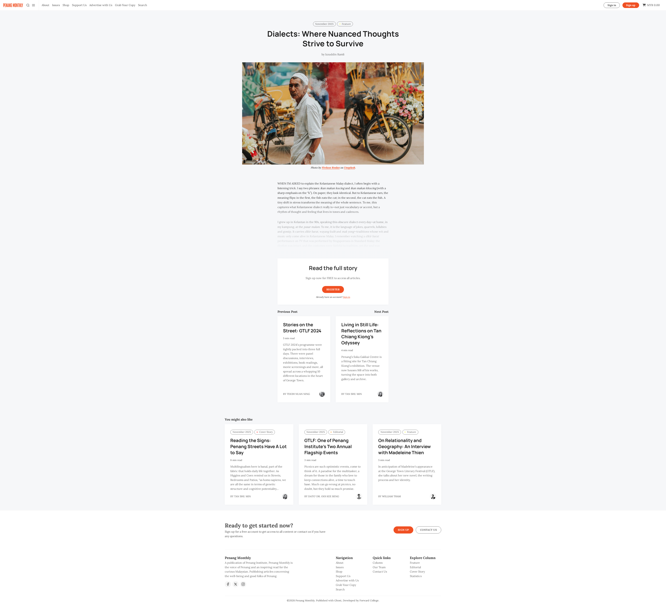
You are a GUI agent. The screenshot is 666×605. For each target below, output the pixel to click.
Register (333, 289)
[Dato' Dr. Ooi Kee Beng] (359, 496)
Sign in (612, 5)
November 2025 (324, 24)
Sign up (630, 5)
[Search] (28, 5)
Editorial (338, 432)
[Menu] (33, 5)
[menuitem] (45, 5)
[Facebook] (228, 584)
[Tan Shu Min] (380, 394)
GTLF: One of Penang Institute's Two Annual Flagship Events (328, 446)
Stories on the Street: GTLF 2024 (302, 328)
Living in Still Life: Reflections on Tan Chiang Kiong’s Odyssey (361, 334)
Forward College (369, 600)
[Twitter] (235, 584)
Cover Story (266, 432)
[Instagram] (243, 584)
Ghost (337, 600)
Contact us (428, 529)
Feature (346, 24)
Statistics (416, 576)
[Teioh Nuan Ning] (322, 394)
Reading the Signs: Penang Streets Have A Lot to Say (258, 446)
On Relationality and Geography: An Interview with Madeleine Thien (404, 446)
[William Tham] (433, 496)
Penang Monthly (305, 600)
